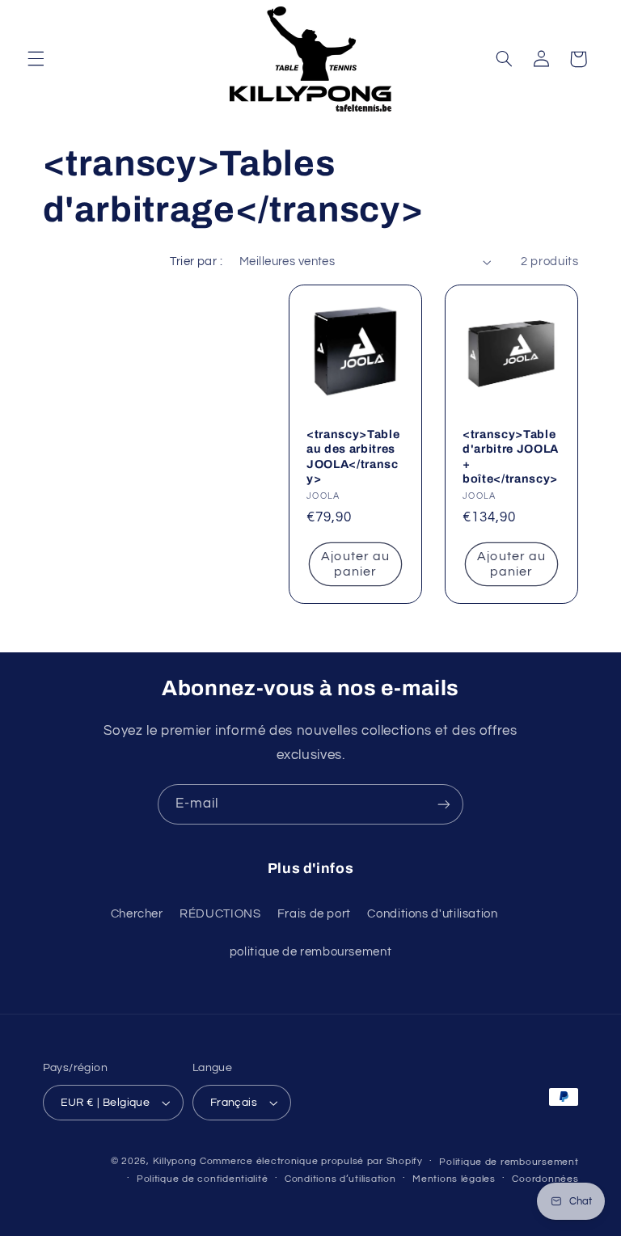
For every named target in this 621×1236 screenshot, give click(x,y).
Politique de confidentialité (202, 1179)
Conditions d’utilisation (340, 1179)
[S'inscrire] (444, 804)
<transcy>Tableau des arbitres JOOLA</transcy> (352, 456)
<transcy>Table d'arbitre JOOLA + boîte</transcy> (511, 456)
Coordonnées (545, 1179)
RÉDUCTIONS (220, 914)
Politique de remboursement (508, 1162)
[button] (35, 59)
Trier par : (196, 261)
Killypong (175, 1161)
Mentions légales (454, 1179)
